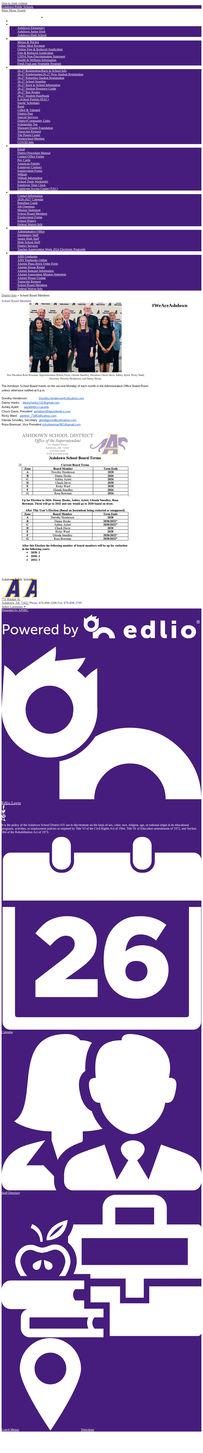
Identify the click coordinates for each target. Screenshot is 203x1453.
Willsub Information (29, 178)
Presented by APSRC (15, 610)
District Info (9, 295)
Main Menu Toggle (14, 10)
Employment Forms (29, 170)
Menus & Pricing (28, 42)
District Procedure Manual (33, 153)
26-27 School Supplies (31, 81)
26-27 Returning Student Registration (40, 78)
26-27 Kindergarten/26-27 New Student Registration (50, 74)
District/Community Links (33, 120)
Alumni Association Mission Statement (41, 274)
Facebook (4, 807)
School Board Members (32, 213)
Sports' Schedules (28, 103)
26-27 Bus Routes (28, 92)
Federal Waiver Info (29, 224)
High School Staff (28, 242)
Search (4, 819)
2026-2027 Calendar (30, 199)
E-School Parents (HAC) (33, 99)
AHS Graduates (27, 256)
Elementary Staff (27, 235)
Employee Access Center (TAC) (37, 188)
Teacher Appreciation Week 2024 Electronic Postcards (51, 249)
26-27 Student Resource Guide (36, 88)
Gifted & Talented (28, 110)
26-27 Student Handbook (33, 95)
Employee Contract (29, 167)
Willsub (22, 174)
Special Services (27, 117)
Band (20, 106)
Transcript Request (29, 131)
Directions (87, 1429)
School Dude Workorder (32, 181)
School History (26, 220)
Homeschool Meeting (30, 138)
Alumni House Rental (31, 267)
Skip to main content (14, 3)
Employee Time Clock (31, 185)
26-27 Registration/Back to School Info (42, 70)
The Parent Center (28, 135)
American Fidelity (28, 163)
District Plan (25, 113)
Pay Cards (23, 160)
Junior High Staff (28, 238)
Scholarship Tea (27, 124)
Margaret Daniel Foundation (35, 128)
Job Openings (26, 206)
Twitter (4, 811)
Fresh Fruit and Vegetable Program (39, 63)
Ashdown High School (31, 35)
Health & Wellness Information (36, 60)
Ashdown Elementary (31, 28)
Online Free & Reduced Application (40, 49)
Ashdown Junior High (31, 31)
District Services (27, 245)
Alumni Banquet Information (35, 270)
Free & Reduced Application (35, 53)
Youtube (4, 815)
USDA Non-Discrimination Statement (41, 56)
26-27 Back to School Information (38, 85)
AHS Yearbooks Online (32, 260)
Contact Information (30, 195)
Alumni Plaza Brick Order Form (37, 263)
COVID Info (25, 142)
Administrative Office (31, 231)
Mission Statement (28, 210)
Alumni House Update (31, 278)
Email (21, 149)
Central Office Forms (30, 156)
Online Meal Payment (31, 45)
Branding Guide (27, 203)
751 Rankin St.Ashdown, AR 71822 (15, 601)
